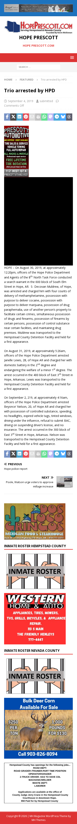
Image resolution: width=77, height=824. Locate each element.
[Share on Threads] (69, 117)
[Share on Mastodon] (50, 117)
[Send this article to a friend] (32, 117)
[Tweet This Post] (13, 117)
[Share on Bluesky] (63, 117)
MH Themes (38, 820)
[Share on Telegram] (57, 117)
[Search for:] (38, 67)
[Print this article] (38, 117)
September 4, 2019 (20, 101)
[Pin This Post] (26, 117)
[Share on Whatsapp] (44, 117)
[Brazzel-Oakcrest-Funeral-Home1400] (38, 10)
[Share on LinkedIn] (19, 117)
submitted (46, 101)
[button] (71, 57)
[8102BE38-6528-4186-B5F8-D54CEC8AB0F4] (16, 175)
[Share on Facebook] (7, 117)
